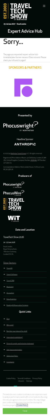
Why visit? (10, 325)
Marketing (10, 287)
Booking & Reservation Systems (17, 305)
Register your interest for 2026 (17, 331)
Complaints (10, 362)
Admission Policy (12, 356)
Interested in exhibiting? (15, 337)
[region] (25, 401)
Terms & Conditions (24, 378)
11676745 (33, 160)
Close (25, 411)
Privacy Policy (37, 378)
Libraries (21, 381)
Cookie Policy (11, 378)
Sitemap (29, 381)
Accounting (10, 293)
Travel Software (12, 274)
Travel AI (9, 268)
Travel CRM (10, 281)
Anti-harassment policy (14, 350)
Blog (8, 319)
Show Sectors (9, 263)
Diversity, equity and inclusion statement (20, 344)
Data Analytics (11, 299)
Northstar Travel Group (18, 153)
